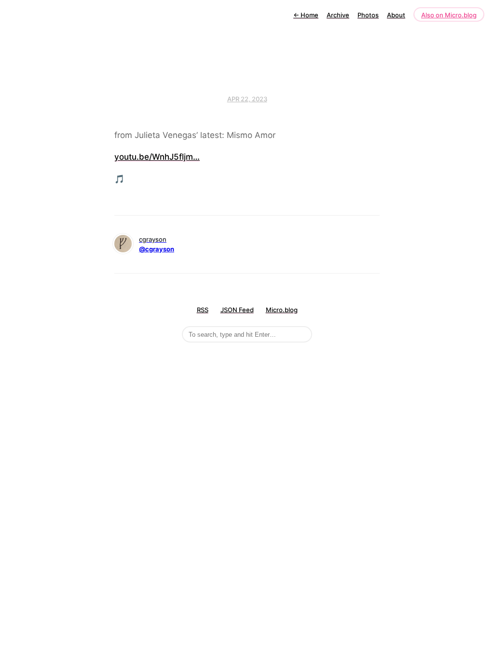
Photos (368, 15)
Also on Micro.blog (449, 15)
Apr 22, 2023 (247, 99)
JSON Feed (237, 310)
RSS (202, 310)
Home (305, 15)
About (396, 15)
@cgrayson (156, 249)
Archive (338, 15)
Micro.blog (282, 310)
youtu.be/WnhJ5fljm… (157, 157)
